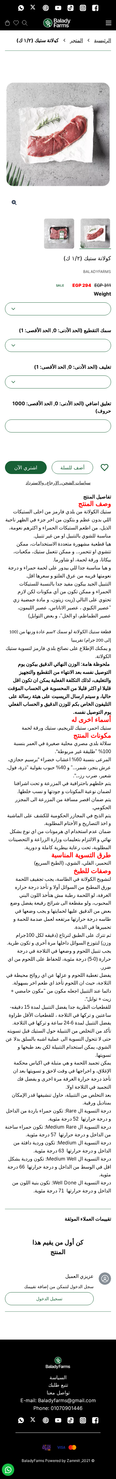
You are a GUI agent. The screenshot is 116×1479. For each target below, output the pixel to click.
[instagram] (83, 8)
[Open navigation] (108, 23)
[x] (33, 8)
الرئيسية (102, 40)
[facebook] (95, 8)
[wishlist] (16, 23)
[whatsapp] (21, 8)
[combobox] (58, 308)
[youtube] (58, 8)
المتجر (76, 40)
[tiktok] (70, 8)
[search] (24, 23)
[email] (46, 8)
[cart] (7, 23)
